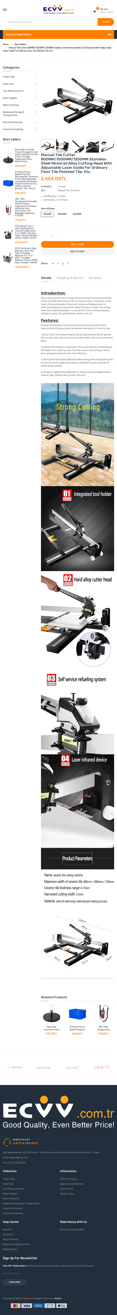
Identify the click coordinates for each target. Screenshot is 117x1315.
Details (46, 278)
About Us (7, 1229)
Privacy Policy (67, 1193)
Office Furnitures (11, 1198)
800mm (47, 214)
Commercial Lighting (13, 1213)
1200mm (77, 214)
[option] (47, 146)
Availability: (46, 186)
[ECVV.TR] (58, 7)
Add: (5, 1152)
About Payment (11, 1239)
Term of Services (68, 1179)
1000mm (61, 214)
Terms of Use (66, 1189)
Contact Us (8, 1234)
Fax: (5, 1162)
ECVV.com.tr (27, 1298)
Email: (6, 1157)
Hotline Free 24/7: (22, 1139)
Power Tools (9, 1179)
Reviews (95, 278)
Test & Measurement (13, 1189)
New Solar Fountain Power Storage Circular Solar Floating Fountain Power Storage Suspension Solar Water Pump (26, 155)
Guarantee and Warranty (72, 1184)
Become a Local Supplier (72, 1229)
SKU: (43, 190)
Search (57, 1298)
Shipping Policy (10, 1249)
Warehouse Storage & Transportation (21, 1203)
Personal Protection (13, 1208)
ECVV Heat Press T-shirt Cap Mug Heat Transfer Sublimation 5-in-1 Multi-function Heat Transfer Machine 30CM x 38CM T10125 (26, 232)
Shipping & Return (70, 278)
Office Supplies (10, 1193)
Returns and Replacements (16, 1244)
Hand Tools (8, 1184)
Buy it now (77, 244)
